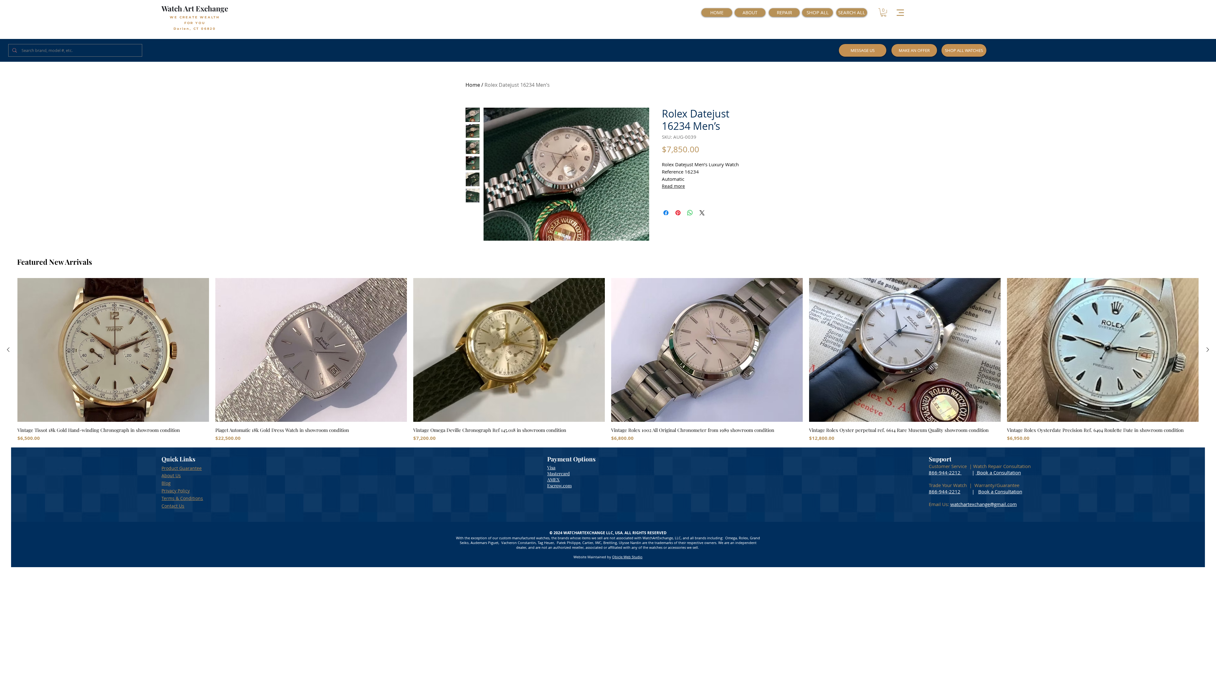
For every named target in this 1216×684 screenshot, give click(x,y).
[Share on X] (702, 213)
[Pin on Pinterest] (678, 213)
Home (473, 84)
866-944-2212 (944, 472)
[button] (883, 12)
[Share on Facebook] (666, 213)
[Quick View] (113, 350)
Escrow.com (559, 486)
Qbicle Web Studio (627, 556)
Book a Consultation (998, 472)
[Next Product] (1208, 349)
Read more (673, 186)
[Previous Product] (8, 349)
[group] (608, 360)
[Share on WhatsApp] (690, 213)
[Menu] (900, 12)
